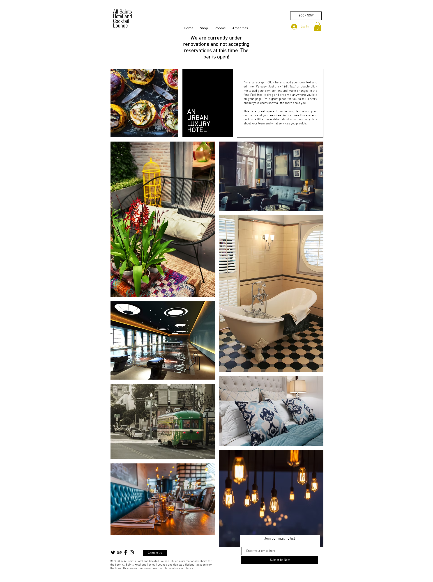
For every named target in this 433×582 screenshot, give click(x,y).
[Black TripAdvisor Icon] (119, 552)
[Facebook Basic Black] (125, 552)
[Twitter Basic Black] (112, 552)
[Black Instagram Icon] (131, 552)
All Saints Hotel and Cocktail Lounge (122, 18)
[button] (318, 26)
